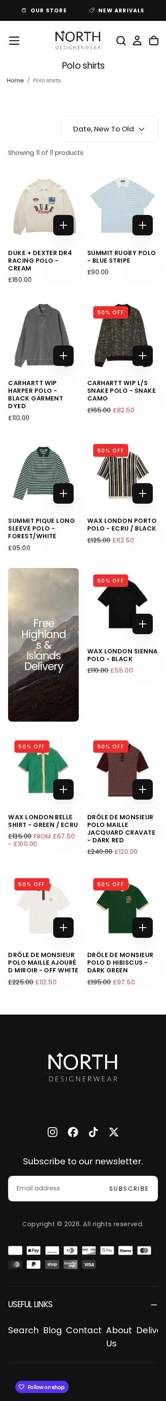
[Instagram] (52, 1132)
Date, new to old (103, 129)
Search (23, 1330)
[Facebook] (73, 1132)
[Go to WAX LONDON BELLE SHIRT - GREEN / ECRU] (43, 769)
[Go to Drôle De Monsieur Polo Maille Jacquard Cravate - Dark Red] (122, 769)
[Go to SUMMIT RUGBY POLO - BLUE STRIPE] (122, 205)
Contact (84, 1330)
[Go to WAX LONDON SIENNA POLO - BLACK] (122, 603)
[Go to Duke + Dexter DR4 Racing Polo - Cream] (43, 205)
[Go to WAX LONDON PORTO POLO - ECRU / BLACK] (122, 473)
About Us (119, 1336)
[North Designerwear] (83, 1068)
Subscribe (129, 1188)
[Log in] (137, 40)
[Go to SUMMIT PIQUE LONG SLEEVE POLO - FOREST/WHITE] (43, 473)
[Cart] (154, 40)
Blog (52, 1330)
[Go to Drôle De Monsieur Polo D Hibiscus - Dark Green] (122, 907)
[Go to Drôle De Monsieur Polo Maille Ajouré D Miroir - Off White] (43, 907)
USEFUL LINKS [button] (30, 1304)
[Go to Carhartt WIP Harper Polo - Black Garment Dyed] (43, 335)
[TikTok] (93, 1132)
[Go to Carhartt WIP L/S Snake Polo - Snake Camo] (122, 335)
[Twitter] (114, 1132)
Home (15, 80)
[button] (14, 41)
